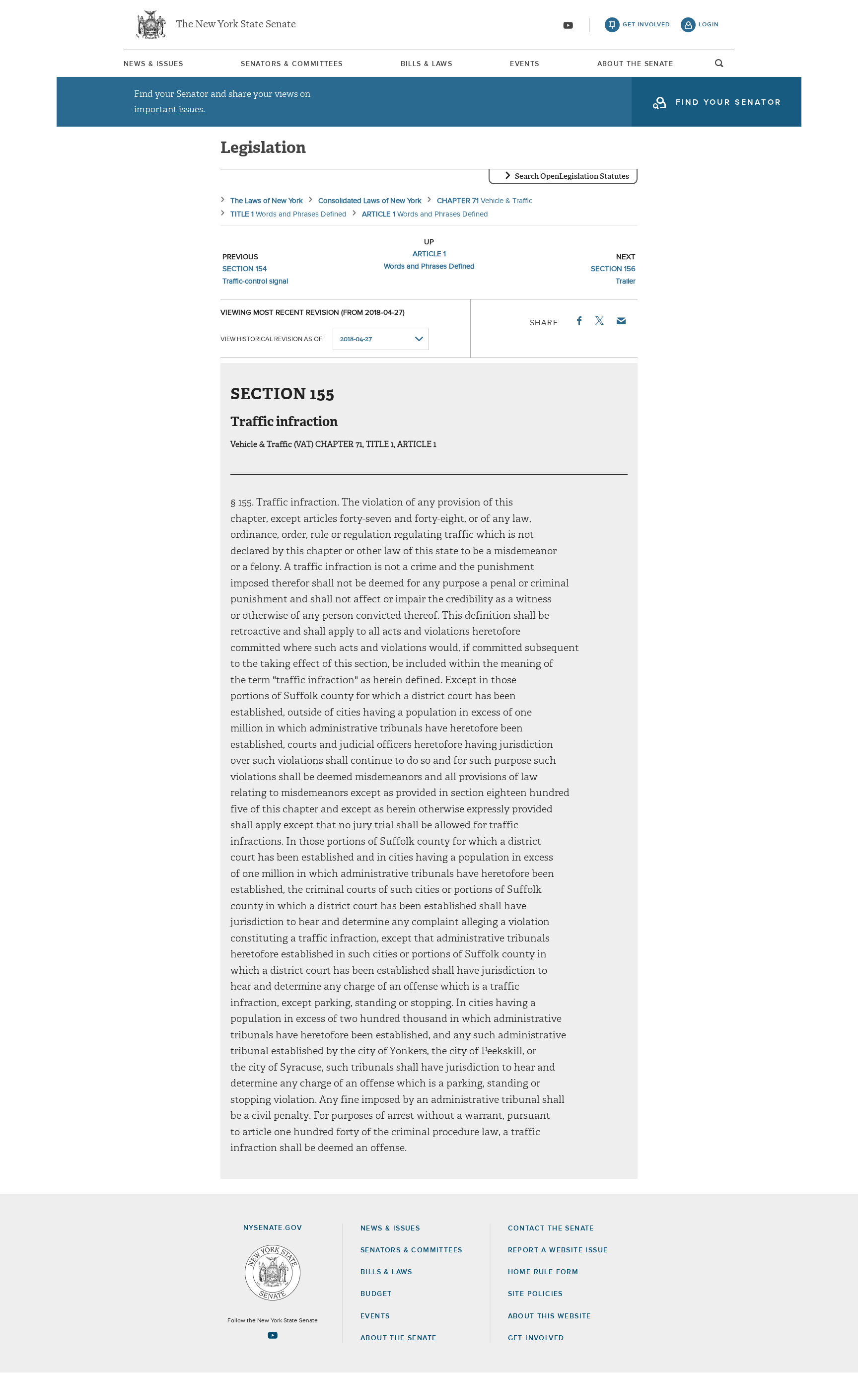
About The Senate (635, 64)
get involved (646, 25)
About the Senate (398, 1338)
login (709, 25)
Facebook (578, 321)
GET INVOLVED (536, 1338)
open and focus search (719, 66)
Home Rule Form (543, 1272)
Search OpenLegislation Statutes (572, 176)
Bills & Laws (427, 64)
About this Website (549, 1316)
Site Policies (535, 1294)
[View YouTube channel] (568, 25)
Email (621, 321)
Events (524, 64)
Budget (376, 1294)
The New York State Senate (236, 25)
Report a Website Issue (558, 1250)
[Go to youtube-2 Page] (273, 1335)
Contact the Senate (551, 1228)
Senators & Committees (292, 64)
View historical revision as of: (272, 339)
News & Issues (153, 64)
